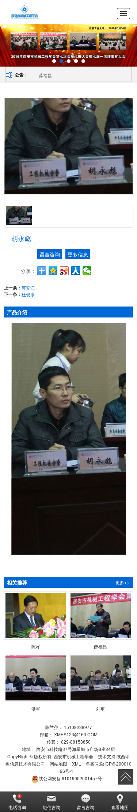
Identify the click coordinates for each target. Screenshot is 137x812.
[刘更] (101, 678)
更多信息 (78, 254)
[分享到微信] (87, 270)
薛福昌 (45, 75)
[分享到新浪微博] (64, 270)
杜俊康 (28, 294)
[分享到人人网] (75, 270)
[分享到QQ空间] (53, 270)
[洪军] (35, 678)
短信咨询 (51, 807)
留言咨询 (49, 254)
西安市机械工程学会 (73, 756)
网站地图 (58, 763)
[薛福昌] (101, 615)
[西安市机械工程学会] (24, 12)
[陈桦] (35, 615)
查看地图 (120, 807)
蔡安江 (28, 288)
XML (76, 763)
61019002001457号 (70, 778)
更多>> (122, 582)
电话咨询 (17, 807)
